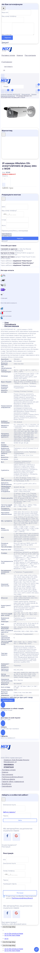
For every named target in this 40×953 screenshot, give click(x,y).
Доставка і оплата (8, 55)
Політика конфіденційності (12, 777)
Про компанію (30, 55)
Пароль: (5, 816)
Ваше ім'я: (5, 12)
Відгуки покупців (11, 326)
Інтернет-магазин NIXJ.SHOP (10, 94)
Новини (20, 55)
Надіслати (8, 37)
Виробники (6, 784)
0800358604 (9, 764)
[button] (13, 933)
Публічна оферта (8, 779)
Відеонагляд (26, 94)
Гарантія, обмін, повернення (13, 781)
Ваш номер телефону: (9, 16)
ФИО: (3, 207)
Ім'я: (4, 859)
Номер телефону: (9, 871)
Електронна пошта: (9, 805)
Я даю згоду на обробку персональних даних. (21, 897)
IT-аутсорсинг (6, 62)
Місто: (4, 225)
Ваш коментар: (7, 34)
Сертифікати (7, 786)
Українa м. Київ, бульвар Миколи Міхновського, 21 (16, 761)
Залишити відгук (8, 700)
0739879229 (9, 767)
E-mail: (4, 220)
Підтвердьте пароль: (10, 884)
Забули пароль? (9, 812)
